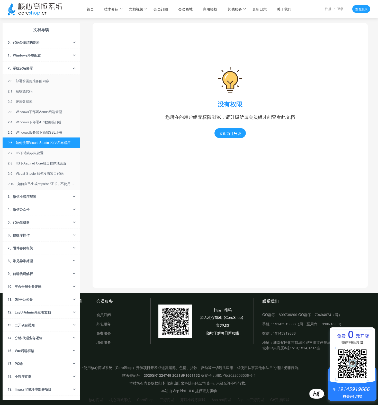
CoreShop (145, 399)
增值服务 (103, 342)
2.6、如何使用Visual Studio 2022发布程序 (39, 142)
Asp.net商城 (221, 399)
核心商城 (96, 399)
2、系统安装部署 (20, 68)
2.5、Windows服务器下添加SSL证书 (35, 132)
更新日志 (259, 9)
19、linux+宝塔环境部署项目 (29, 389)
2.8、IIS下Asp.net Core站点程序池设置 (37, 163)
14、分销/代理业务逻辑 (25, 337)
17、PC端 (15, 363)
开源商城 (167, 399)
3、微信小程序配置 (22, 196)
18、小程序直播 (19, 376)
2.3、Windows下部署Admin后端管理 (35, 111)
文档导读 (41, 29)
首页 (90, 9)
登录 (340, 8)
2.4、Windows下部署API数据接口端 (34, 121)
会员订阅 (161, 9)
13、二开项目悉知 (21, 325)
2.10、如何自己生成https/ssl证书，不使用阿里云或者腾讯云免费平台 (44, 183)
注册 (328, 8)
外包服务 (103, 323)
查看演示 (361, 9)
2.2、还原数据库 (20, 101)
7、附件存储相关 (20, 247)
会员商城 (185, 9)
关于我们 (284, 9)
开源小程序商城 (192, 399)
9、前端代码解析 (20, 273)
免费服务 (103, 333)
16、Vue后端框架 (21, 350)
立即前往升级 (230, 133)
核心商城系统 (120, 399)
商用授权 (210, 9)
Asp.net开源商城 (250, 399)
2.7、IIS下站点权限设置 (25, 152)
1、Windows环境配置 (24, 55)
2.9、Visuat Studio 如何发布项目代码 (36, 173)
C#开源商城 (279, 399)
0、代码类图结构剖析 (24, 42)
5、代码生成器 (19, 222)
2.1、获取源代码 (20, 91)
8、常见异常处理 (20, 260)
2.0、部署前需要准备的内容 (28, 80)
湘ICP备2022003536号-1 (235, 375)
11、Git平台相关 (20, 299)
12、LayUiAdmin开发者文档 (29, 312)
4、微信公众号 (19, 209)
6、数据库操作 (19, 235)
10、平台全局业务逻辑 (24, 286)
